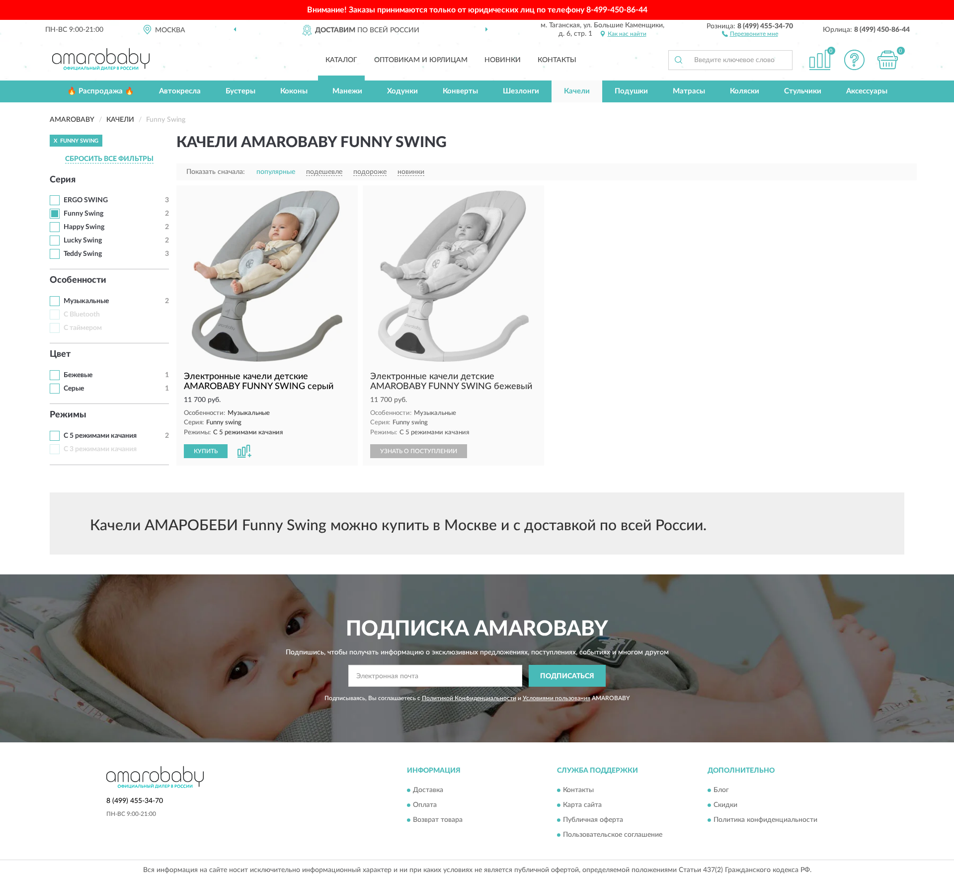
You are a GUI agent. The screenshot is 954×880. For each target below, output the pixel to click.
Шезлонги (521, 91)
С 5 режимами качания (100, 435)
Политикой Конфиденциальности (469, 698)
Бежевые (78, 375)
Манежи (347, 91)
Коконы (294, 91)
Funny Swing (83, 213)
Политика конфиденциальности (765, 819)
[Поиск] (678, 60)
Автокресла (180, 91)
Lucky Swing (83, 240)
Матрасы (689, 91)
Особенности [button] (78, 280)
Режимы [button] (68, 414)
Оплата (425, 804)
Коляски (744, 91)
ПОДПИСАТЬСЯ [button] (567, 676)
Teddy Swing (83, 253)
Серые (74, 388)
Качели (577, 91)
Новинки (502, 60)
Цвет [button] (60, 354)
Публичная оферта (593, 819)
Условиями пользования (556, 698)
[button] (750, 33)
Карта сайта (582, 804)
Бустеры (240, 91)
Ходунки (402, 91)
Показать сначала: (215, 171)
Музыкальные (86, 301)
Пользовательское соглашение (612, 834)
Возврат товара (438, 819)
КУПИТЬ (206, 451)
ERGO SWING (86, 200)
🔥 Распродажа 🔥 (100, 91)
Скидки (725, 804)
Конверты (460, 91)
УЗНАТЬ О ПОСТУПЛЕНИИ (418, 451)
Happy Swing (84, 227)
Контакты (557, 60)
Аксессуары (866, 91)
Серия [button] (63, 179)
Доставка (428, 790)
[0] (888, 60)
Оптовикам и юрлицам (421, 60)
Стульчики (802, 91)
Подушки (631, 91)
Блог (721, 790)
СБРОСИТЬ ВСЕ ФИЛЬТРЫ (109, 159)
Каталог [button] (341, 60)
